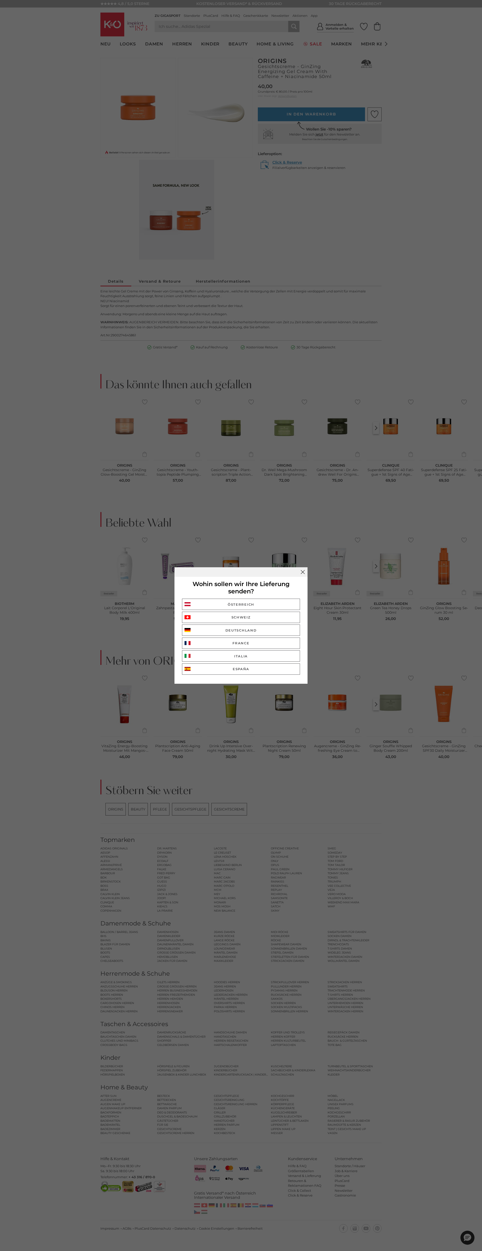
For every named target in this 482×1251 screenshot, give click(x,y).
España (241, 669)
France (240, 643)
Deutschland (241, 630)
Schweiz (241, 617)
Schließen (303, 572)
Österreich (241, 604)
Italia (241, 656)
